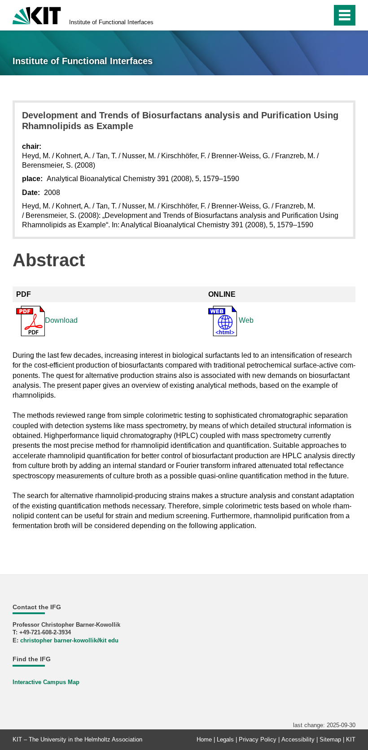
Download (61, 320)
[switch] (322, 15)
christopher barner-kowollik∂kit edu (69, 640)
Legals (225, 739)
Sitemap (330, 739)
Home (204, 739)
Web (245, 320)
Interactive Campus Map (46, 682)
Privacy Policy (257, 739)
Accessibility (298, 739)
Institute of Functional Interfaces (111, 22)
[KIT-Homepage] (37, 14)
